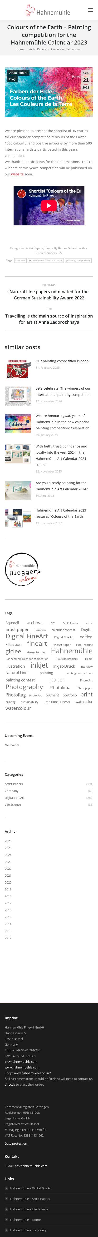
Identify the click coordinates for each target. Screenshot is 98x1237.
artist (89, 623)
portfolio (70, 695)
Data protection (16, 1143)
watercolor (84, 701)
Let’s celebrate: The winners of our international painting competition (63, 391)
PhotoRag (15, 695)
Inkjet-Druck (64, 666)
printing (10, 702)
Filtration (13, 644)
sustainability (29, 702)
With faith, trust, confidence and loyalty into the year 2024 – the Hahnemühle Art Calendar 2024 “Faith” (61, 455)
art (53, 623)
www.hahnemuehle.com (22, 1067)
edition (86, 637)
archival (35, 622)
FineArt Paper (62, 644)
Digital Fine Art (64, 637)
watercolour (18, 708)
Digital (87, 629)
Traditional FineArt (57, 702)
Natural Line (16, 672)
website (17, 174)
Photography (24, 687)
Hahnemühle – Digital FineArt (31, 1188)
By (69, 248)
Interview (86, 666)
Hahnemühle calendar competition (27, 659)
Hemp (89, 659)
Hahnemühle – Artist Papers (30, 1199)
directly (10, 1084)
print (86, 694)
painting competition (78, 260)
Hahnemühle (72, 651)
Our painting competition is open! (63, 361)
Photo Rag (35, 695)
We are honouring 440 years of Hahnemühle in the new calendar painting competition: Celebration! (63, 421)
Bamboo (40, 630)
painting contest (20, 680)
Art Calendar (70, 623)
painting (46, 673)
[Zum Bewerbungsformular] (22, 586)
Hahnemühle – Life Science (29, 1209)
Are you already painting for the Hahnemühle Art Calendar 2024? (62, 486)
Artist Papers (18, 73)
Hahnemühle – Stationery (28, 1230)
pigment (52, 695)
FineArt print (84, 644)
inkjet (39, 665)
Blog (12, 79)
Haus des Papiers (67, 659)
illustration (15, 666)
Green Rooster (36, 652)
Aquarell (12, 622)
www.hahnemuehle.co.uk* (32, 1073)
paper (57, 679)
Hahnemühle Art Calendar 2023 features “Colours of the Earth (61, 513)
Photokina (60, 687)
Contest (20, 260)
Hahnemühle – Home (25, 1219)
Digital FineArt (26, 636)
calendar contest (63, 630)
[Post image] (18, 368)
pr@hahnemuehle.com (21, 1061)
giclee (13, 651)
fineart (37, 643)
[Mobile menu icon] (90, 10)
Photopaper (85, 688)
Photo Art (86, 680)
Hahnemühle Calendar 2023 (45, 260)
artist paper (17, 629)
